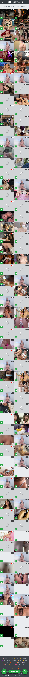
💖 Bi (16, 664)
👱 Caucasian (23, 658)
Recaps (16, 675)
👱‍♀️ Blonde (25, 660)
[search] (25, 671)
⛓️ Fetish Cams (6, 668)
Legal (26, 675)
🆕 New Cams (22, 664)
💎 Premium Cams (22, 666)
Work (13, 675)
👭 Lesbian (11, 664)
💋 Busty (6, 664)
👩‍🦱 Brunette (6, 662)
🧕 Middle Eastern (6, 660)
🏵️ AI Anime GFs (22, 668)
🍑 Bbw (18, 662)
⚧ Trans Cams (13, 666)
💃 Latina (16, 658)
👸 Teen (19, 660)
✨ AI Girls (14, 668)
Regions (10, 675)
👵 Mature (13, 660)
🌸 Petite (24, 662)
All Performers (21, 675)
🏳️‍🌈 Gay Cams (6, 666)
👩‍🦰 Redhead (13, 662)
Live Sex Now (14, 671)
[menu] (4, 671)
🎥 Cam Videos (22, 671)
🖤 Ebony (10, 658)
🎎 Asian (5, 658)
